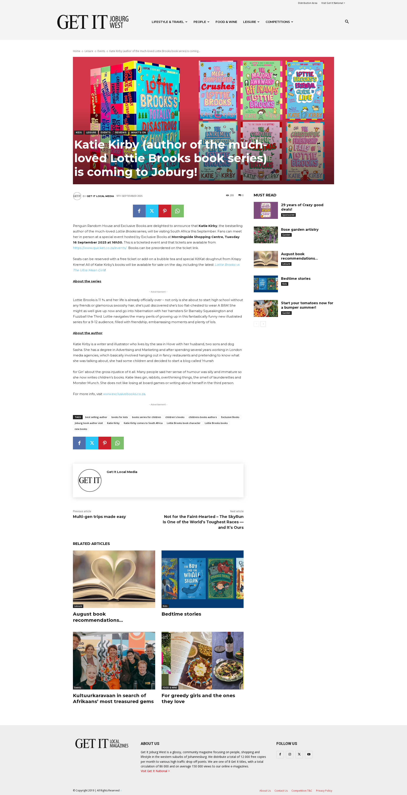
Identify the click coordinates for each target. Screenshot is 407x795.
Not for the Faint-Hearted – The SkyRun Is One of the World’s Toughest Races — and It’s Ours (203, 522)
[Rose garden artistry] (266, 235)
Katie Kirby (113, 423)
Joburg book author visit (89, 423)
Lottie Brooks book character (184, 423)
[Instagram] (289, 754)
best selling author (96, 417)
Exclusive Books (230, 417)
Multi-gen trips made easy (99, 516)
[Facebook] (139, 211)
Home (76, 51)
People (200, 22)
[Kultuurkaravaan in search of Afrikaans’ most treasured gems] (114, 660)
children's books (174, 417)
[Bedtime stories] (203, 579)
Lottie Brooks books (216, 423)
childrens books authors (203, 417)
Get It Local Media (100, 196)
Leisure (249, 22)
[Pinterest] (164, 211)
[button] (347, 22)
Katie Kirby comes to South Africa (143, 423)
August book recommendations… (98, 617)
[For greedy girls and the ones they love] (203, 660)
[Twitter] (152, 211)
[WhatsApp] (177, 211)
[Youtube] (308, 754)
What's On (138, 132)
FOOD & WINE (226, 22)
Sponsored (288, 214)
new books (81, 429)
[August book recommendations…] (114, 579)
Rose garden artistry (300, 230)
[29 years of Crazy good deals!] (266, 210)
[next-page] (263, 324)
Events (101, 51)
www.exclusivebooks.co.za (124, 394)
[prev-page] (256, 324)
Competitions (278, 22)
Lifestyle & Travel (168, 22)
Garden (286, 234)
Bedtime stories (181, 614)
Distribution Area (307, 2)
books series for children (146, 417)
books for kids (120, 417)
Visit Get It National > (333, 2)
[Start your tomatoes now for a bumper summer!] (266, 308)
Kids (79, 132)
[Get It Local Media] (78, 196)
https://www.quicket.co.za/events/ (100, 248)
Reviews (121, 132)
